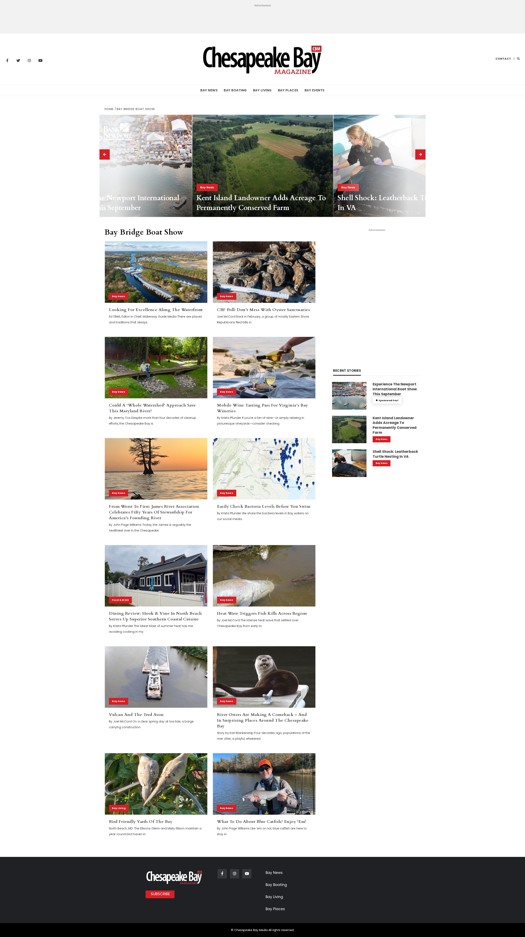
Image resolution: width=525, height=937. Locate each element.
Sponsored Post (388, 400)
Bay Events (315, 90)
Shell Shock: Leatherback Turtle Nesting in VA (395, 454)
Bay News (209, 90)
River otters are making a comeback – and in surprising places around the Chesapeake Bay (262, 720)
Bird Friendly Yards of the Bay (140, 821)
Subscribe (160, 893)
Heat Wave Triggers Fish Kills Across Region (262, 613)
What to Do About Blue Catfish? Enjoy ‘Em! (261, 821)
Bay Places (288, 90)
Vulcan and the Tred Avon (136, 714)
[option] (121, 166)
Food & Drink (120, 600)
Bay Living (262, 90)
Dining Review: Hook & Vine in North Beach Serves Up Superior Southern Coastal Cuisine (155, 616)
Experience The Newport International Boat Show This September (117, 202)
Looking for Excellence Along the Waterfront (156, 309)
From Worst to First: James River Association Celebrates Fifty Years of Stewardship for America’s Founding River (154, 512)
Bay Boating (235, 90)
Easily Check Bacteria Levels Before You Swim (263, 506)
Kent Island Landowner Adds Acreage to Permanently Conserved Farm (261, 202)
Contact (503, 59)
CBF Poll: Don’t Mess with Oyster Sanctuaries (263, 309)
